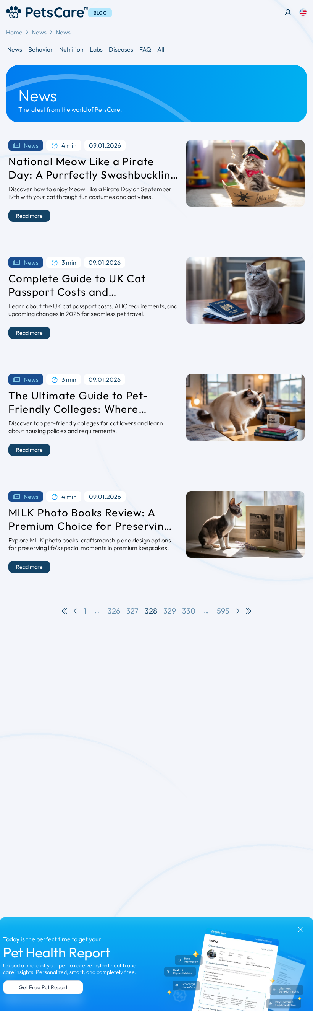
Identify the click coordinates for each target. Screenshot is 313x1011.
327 (132, 610)
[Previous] (75, 611)
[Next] (238, 611)
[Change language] (303, 12)
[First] (64, 611)
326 (114, 610)
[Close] (300, 929)
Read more (29, 215)
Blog (100, 13)
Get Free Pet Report (43, 987)
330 (188, 610)
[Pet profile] (288, 12)
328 (151, 610)
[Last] (248, 611)
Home (14, 32)
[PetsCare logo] (47, 12)
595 (223, 610)
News (39, 32)
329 (169, 610)
